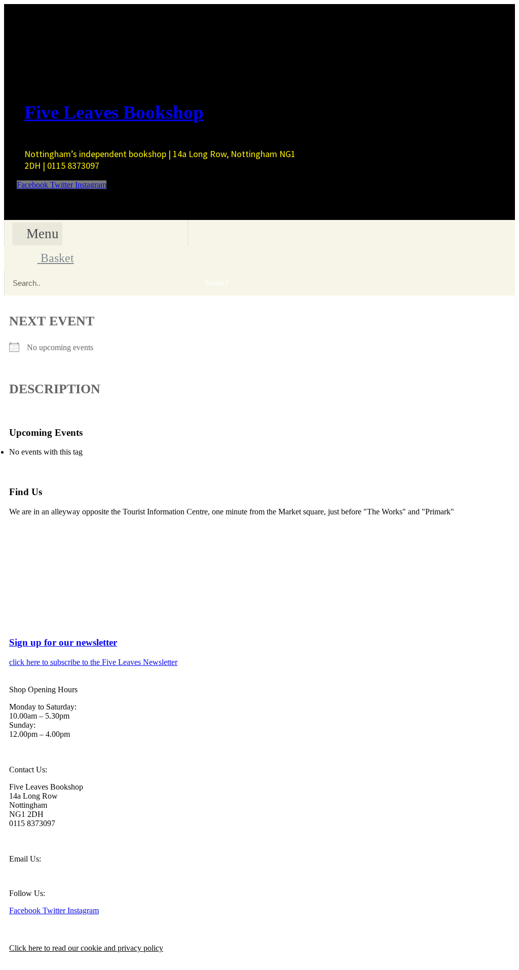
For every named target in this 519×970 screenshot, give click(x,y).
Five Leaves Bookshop (114, 112)
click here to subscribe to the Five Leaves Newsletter (93, 662)
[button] (37, 233)
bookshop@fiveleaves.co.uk (54, 876)
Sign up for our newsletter (63, 642)
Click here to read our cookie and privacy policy (86, 948)
